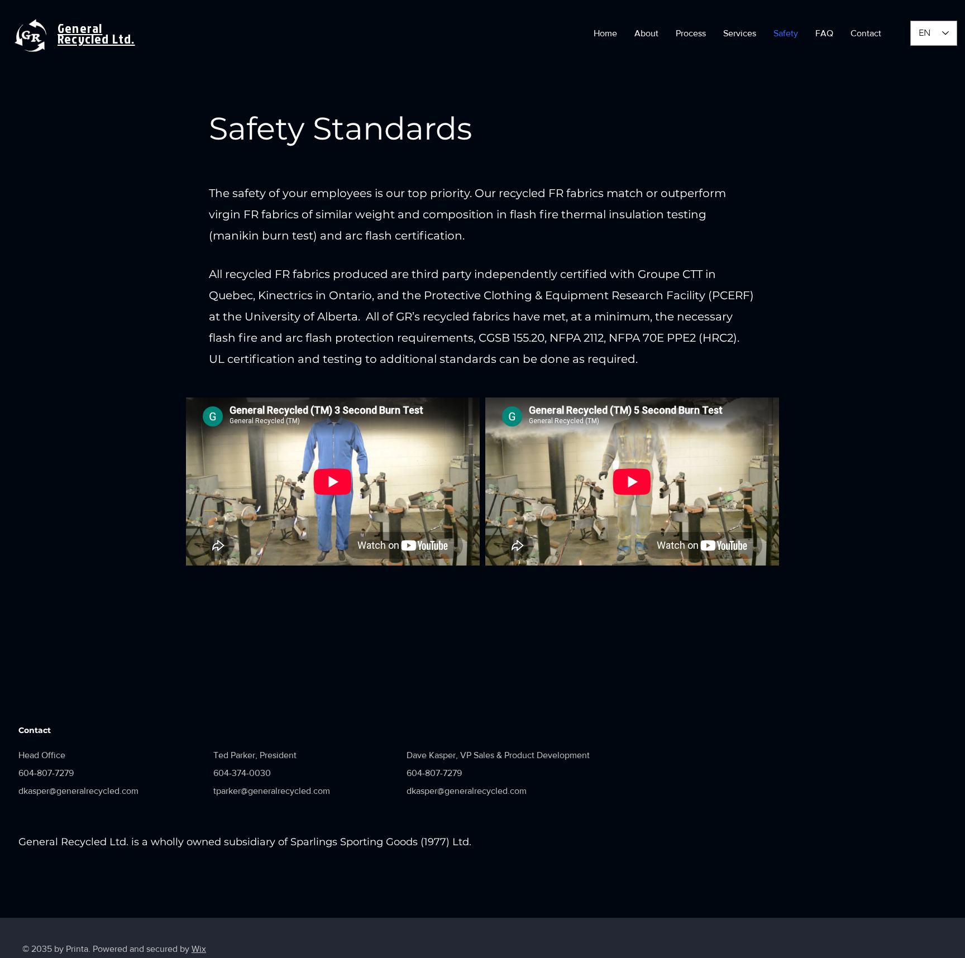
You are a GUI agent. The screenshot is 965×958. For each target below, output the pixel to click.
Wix (199, 949)
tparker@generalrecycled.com (271, 791)
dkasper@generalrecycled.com (78, 791)
